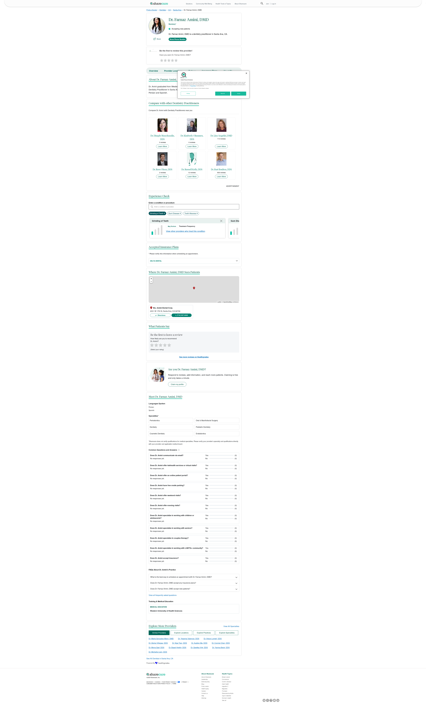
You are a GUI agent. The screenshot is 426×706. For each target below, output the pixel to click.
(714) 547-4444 (182, 315)
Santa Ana (177, 10)
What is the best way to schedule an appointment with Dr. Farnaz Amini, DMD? (181, 577)
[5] (176, 60)
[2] (165, 60)
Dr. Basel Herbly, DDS (177, 647)
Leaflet (219, 302)
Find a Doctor (151, 10)
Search (262, 3)
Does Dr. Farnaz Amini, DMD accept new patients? (170, 588)
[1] (161, 60)
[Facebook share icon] (264, 701)
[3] (169, 60)
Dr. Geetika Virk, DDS (199, 647)
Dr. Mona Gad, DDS (156, 647)
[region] (213, 85)
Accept (238, 93)
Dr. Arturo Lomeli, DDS (213, 638)
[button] (178, 450)
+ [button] (151, 278)
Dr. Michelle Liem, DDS (158, 652)
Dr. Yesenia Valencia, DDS (188, 638)
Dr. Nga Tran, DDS (179, 643)
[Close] (246, 73)
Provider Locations (173, 70)
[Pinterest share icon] (278, 701)
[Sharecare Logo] (159, 3)
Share (159, 39)
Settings (188, 93)
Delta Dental (156, 261)
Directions (161, 315)
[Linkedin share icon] (271, 701)
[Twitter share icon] (274, 701)
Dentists (162, 10)
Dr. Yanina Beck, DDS (221, 647)
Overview (153, 70)
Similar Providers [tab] (159, 632)
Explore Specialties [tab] (227, 632)
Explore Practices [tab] (204, 632)
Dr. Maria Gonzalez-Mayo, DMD (161, 638)
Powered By (150, 663)
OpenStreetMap (227, 302)
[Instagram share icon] (267, 701)
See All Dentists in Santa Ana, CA (159, 658)
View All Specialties (231, 626)
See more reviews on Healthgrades (194, 357)
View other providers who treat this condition (185, 231)
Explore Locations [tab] (181, 632)
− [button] (151, 281)
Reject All (223, 93)
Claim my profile (177, 384)
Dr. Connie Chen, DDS (221, 643)
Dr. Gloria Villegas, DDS (158, 643)
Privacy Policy (193, 85)
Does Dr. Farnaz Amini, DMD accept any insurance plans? (173, 583)
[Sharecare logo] (170, 674)
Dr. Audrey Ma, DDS (199, 643)
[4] (172, 60)
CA (169, 10)
